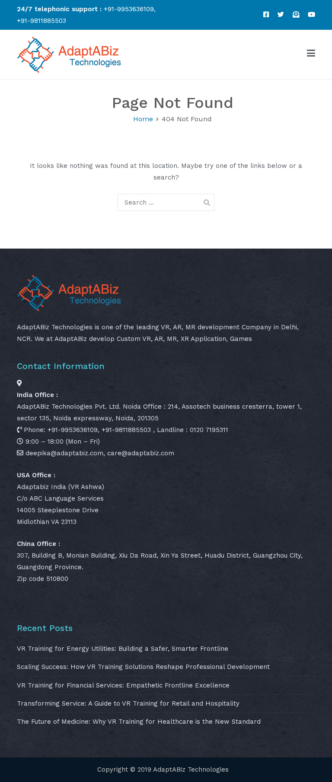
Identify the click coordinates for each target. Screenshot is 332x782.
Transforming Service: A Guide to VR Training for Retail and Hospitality (128, 703)
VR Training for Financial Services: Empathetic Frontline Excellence (123, 685)
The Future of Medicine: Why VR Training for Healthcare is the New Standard (139, 721)
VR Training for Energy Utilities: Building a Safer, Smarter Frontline (122, 649)
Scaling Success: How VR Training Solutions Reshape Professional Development (143, 667)
